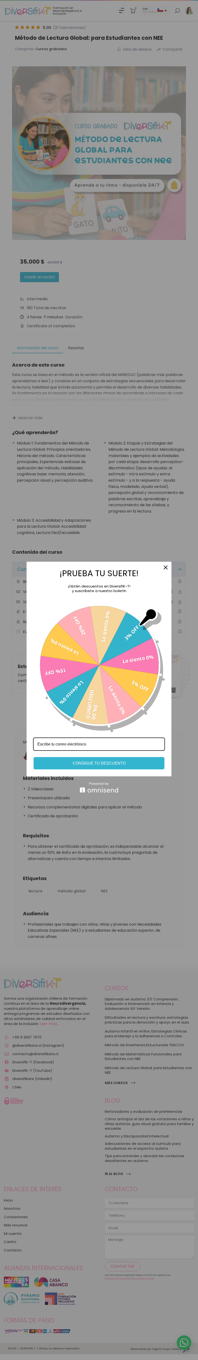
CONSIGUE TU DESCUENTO (99, 763)
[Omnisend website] (99, 787)
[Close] (165, 567)
